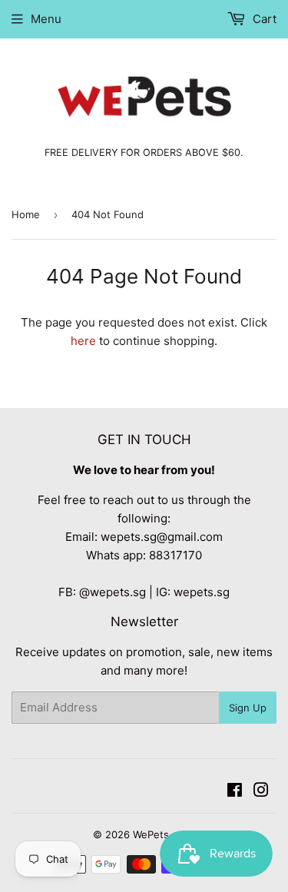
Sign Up (247, 707)
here (83, 340)
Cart (263, 19)
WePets (151, 834)
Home (26, 214)
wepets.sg (202, 592)
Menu (46, 19)
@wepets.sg (112, 592)
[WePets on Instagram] (261, 791)
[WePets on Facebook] (235, 791)
